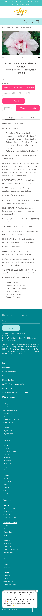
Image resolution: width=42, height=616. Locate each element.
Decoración (7, 567)
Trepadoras (7, 500)
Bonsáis (6, 407)
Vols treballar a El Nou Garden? (15, 392)
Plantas (6, 475)
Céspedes (7, 529)
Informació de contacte (9, 610)
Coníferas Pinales (10, 422)
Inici (4, 363)
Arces (6, 416)
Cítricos (6, 448)
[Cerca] (31, 20)
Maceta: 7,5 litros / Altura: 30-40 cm (19, 87)
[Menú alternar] (3, 21)
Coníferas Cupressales (11, 419)
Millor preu (7, 388)
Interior (6, 484)
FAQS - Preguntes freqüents (14, 384)
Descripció (10, 117)
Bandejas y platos (10, 585)
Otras (5, 535)
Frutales (6, 445)
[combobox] (8, 108)
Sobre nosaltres (9, 371)
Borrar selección (13, 101)
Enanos (6, 454)
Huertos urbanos (9, 508)
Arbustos (7, 428)
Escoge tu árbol (9, 413)
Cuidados (7, 514)
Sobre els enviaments (27, 117)
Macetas (6, 572)
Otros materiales (9, 581)
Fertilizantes (8, 543)
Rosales (6, 487)
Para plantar (8, 511)
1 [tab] (19, 57)
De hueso (7, 457)
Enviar (11, 328)
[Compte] (25, 20)
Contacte (6, 367)
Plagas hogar (8, 546)
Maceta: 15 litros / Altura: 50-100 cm (19, 93)
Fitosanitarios (8, 553)
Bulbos (6, 526)
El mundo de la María (11, 517)
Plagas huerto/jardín (11, 550)
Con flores (7, 440)
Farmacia (7, 540)
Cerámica (7, 575)
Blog (4, 376)
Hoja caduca (8, 431)
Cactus (6, 491)
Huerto (6, 505)
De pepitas (7, 464)
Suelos (6, 564)
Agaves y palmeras (10, 410)
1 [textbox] (4, 109)
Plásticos (7, 578)
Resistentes (8, 494)
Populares (7, 437)
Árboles (6, 404)
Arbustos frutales (10, 451)
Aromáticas (8, 481)
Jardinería (7, 558)
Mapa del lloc (8, 380)
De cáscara (7, 461)
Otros (5, 470)
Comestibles (8, 532)
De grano (7, 467)
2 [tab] (22, 57)
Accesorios (7, 561)
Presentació (6, 83)
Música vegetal (8, 397)
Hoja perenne (8, 434)
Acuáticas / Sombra (10, 497)
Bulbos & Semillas (10, 523)
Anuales (6, 478)
